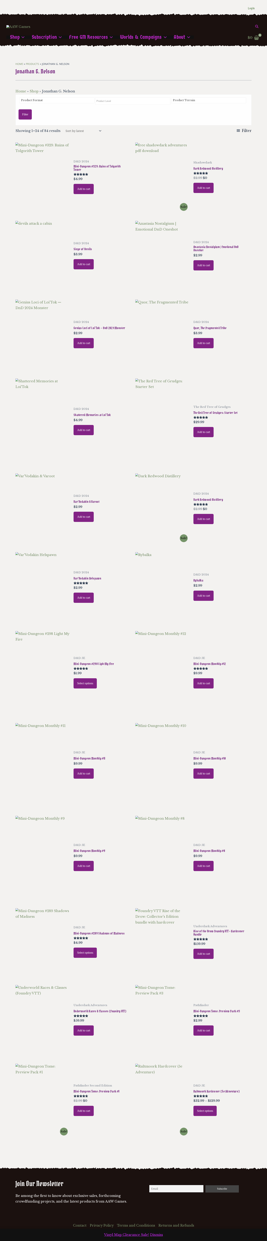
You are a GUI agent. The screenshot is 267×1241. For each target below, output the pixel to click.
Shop (34, 91)
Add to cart (83, 188)
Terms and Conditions (136, 1226)
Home (20, 91)
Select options (85, 683)
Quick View (42, 209)
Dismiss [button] (156, 1235)
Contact (79, 1226)
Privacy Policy (102, 1226)
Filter (25, 114)
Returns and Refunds (176, 1226)
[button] (257, 26)
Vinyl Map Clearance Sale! (126, 1235)
